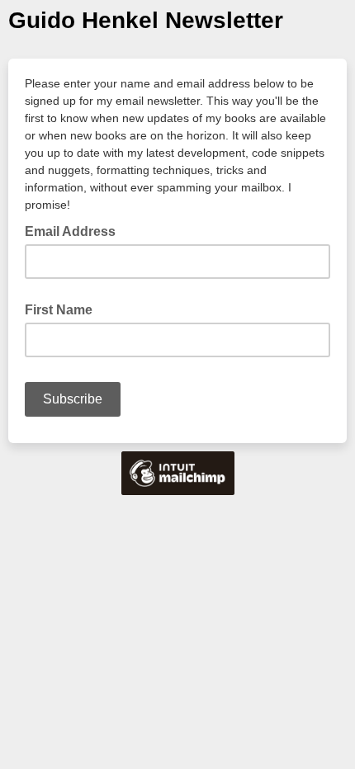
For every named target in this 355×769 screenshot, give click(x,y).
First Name (58, 310)
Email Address (75, 230)
